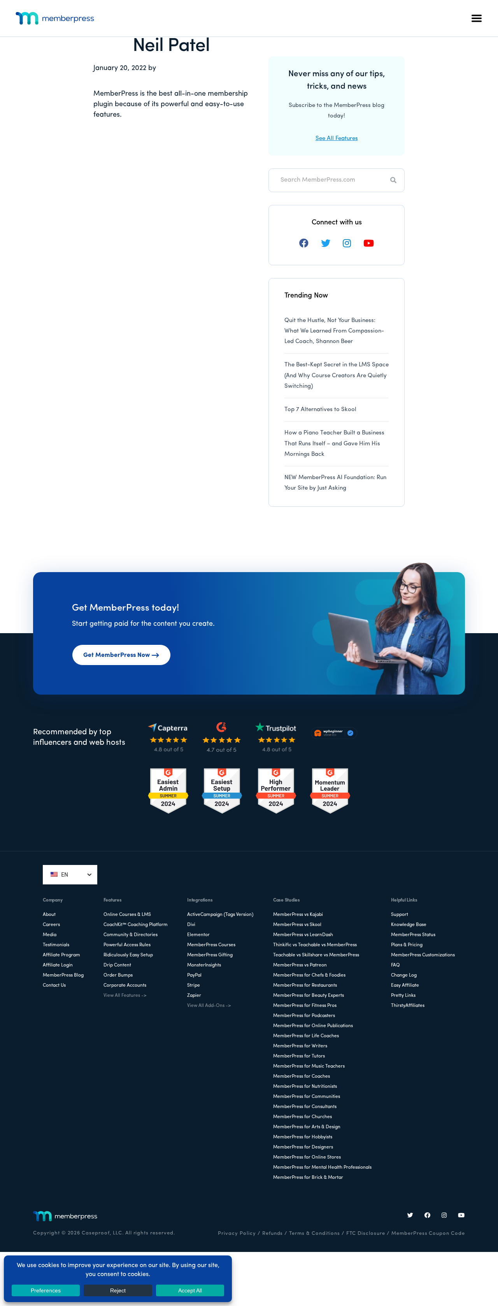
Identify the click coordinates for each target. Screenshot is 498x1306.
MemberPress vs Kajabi (298, 914)
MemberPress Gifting (210, 955)
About (49, 914)
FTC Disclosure (365, 1233)
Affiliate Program (61, 955)
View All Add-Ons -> (209, 1005)
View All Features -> (124, 995)
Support (399, 914)
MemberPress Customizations (423, 955)
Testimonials (56, 945)
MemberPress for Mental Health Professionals (322, 1167)
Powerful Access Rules (127, 945)
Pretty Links (403, 995)
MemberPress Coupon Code (428, 1233)
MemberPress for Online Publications (313, 1026)
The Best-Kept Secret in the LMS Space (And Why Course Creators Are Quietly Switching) (336, 375)
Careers (51, 925)
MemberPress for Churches (302, 1117)
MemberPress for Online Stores (307, 1157)
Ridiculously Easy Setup (128, 955)
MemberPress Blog (63, 975)
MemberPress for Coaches (301, 1076)
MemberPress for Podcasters (304, 1016)
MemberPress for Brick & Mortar (308, 1177)
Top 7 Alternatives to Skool (320, 410)
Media (49, 935)
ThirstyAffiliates (407, 1005)
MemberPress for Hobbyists (302, 1137)
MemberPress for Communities (306, 1096)
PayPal (194, 975)
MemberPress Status (413, 935)
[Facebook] (427, 1216)
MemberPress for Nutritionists (305, 1086)
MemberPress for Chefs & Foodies (309, 975)
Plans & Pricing (407, 945)
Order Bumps (118, 975)
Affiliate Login (58, 965)
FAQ (395, 965)
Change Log (404, 975)
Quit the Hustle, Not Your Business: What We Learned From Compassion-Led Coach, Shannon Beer (334, 331)
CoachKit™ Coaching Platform (135, 925)
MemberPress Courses (211, 945)
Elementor (198, 935)
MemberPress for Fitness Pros (305, 1005)
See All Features (337, 139)
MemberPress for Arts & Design (306, 1127)
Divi (191, 925)
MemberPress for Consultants (305, 1107)
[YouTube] (461, 1216)
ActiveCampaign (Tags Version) (220, 914)
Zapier (194, 995)
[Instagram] (444, 1216)
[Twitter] (410, 1216)
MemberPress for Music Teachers (309, 1066)
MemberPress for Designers (303, 1147)
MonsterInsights (204, 965)
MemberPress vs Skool (297, 925)
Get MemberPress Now (116, 655)
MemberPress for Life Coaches (306, 1036)
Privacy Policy (237, 1233)
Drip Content (117, 965)
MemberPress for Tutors (299, 1056)
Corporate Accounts (124, 985)
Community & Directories (130, 935)
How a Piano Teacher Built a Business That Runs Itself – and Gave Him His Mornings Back (334, 443)
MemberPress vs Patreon (300, 965)
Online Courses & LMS (127, 914)
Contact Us (54, 985)
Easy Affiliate (405, 985)
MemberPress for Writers (300, 1046)
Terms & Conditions (314, 1233)
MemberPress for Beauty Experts (308, 995)
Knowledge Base (408, 925)
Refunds (272, 1233)
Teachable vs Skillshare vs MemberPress (316, 955)
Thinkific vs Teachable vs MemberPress (315, 945)
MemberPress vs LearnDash (303, 935)
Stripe (193, 985)
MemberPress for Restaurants (305, 985)
